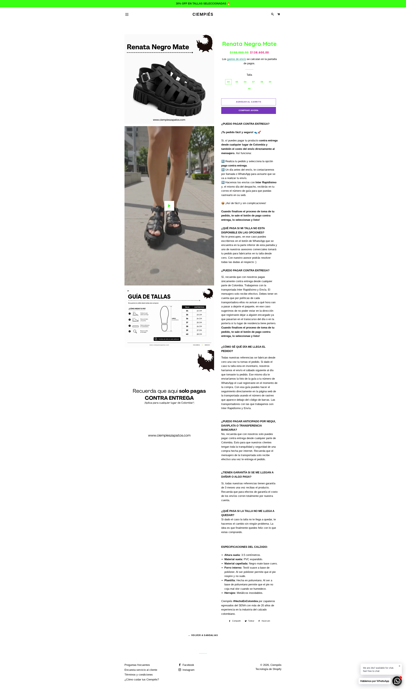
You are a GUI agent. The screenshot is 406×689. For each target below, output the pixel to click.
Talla (249, 74)
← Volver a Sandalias (203, 635)
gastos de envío (236, 59)
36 (245, 82)
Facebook (188, 664)
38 (262, 82)
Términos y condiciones (138, 674)
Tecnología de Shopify (268, 669)
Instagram (188, 669)
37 (253, 82)
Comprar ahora (249, 110)
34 (228, 82)
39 (270, 82)
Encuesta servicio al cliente (140, 669)
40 (249, 88)
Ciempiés (203, 14)
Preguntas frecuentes (137, 664)
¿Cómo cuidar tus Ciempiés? (141, 679)
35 (237, 82)
